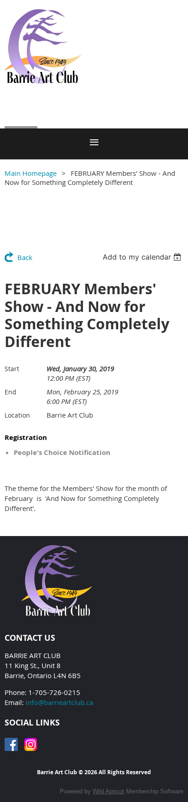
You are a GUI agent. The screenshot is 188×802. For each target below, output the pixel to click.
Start (12, 368)
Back (24, 257)
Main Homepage (31, 173)
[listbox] (143, 256)
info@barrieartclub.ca (59, 702)
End (10, 392)
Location (17, 415)
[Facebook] (11, 744)
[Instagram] (30, 744)
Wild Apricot (108, 791)
